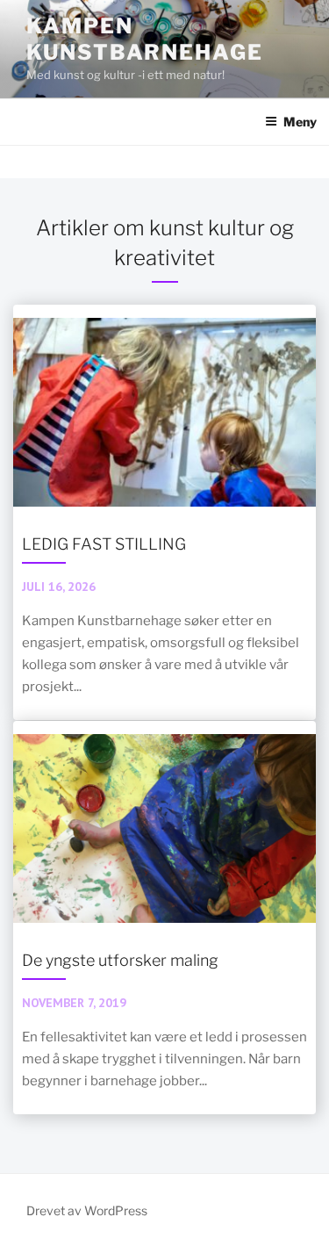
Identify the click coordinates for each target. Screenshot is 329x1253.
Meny (300, 121)
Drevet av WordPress (86, 1210)
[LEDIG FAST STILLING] (164, 512)
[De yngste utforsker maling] (164, 917)
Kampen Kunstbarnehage (144, 39)
